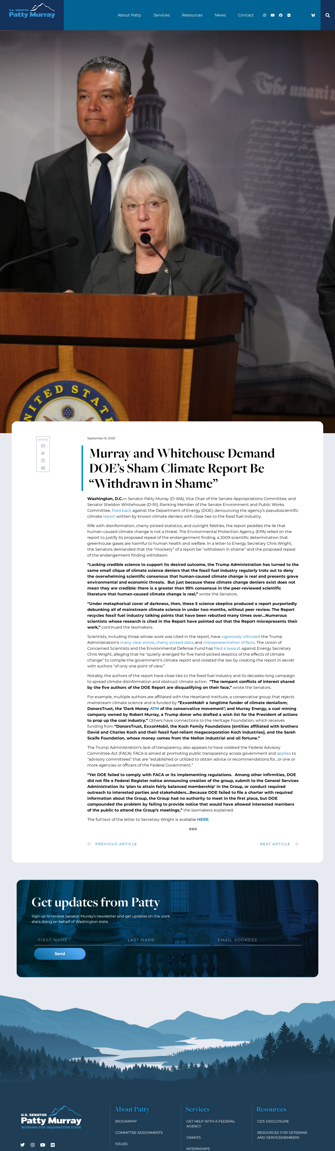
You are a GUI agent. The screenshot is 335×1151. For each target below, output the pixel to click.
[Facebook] (280, 15)
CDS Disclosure (273, 1121)
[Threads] (305, 15)
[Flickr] (288, 15)
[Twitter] (22, 1144)
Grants (193, 1137)
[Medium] (52, 1144)
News (220, 15)
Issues (121, 1144)
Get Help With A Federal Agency (210, 1123)
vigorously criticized (240, 636)
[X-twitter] (297, 15)
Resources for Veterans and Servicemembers (282, 1135)
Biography (126, 1121)
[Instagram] (264, 15)
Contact (246, 15)
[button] (328, 15)
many (125, 642)
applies (284, 753)
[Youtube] (272, 15)
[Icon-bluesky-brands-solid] (313, 15)
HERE (203, 819)
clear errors (143, 642)
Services (162, 15)
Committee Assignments (139, 1132)
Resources (192, 15)
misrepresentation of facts (229, 642)
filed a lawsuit (227, 648)
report (109, 516)
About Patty (129, 15)
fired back (121, 510)
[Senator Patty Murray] (32, 22)
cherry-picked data (174, 642)
